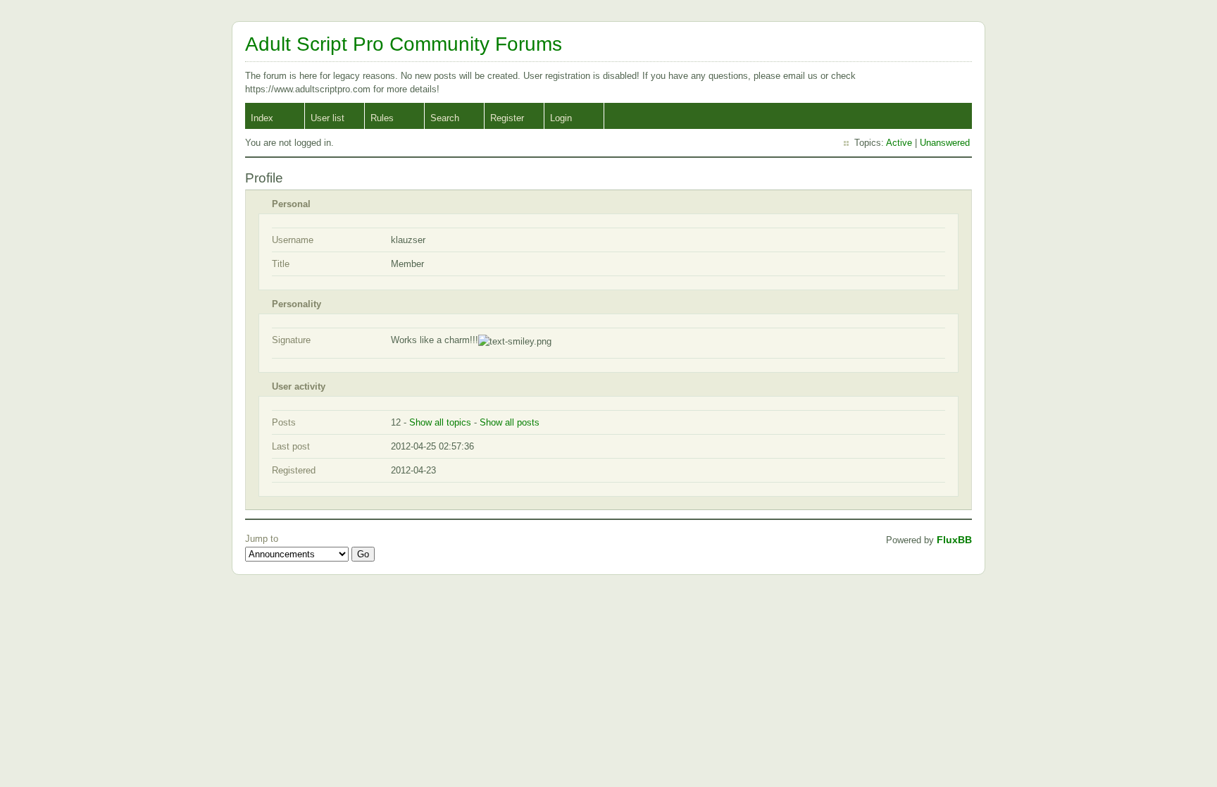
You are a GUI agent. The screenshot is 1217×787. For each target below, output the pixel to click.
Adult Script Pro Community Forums (403, 44)
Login (561, 118)
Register (507, 118)
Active (899, 142)
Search (444, 118)
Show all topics (440, 422)
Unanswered (945, 142)
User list (327, 118)
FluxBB (954, 539)
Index (262, 118)
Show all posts (509, 422)
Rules (382, 118)
